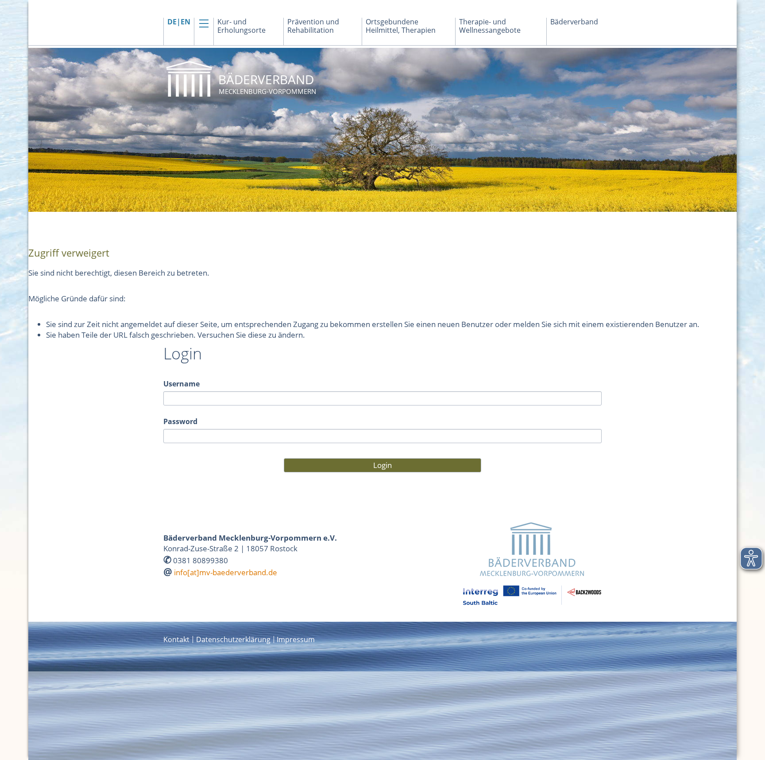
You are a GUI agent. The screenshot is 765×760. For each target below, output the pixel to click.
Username (181, 384)
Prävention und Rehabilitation (313, 26)
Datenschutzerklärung (233, 639)
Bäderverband (574, 22)
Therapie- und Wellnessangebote (490, 26)
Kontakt (176, 639)
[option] (382, 130)
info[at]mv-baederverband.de (225, 572)
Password (180, 421)
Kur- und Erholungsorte (241, 26)
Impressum (296, 639)
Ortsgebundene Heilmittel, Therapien (401, 26)
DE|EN (178, 22)
